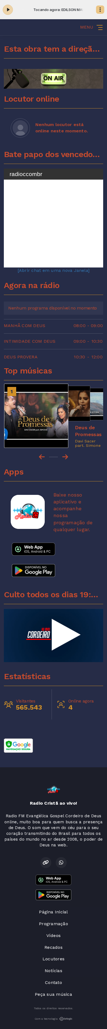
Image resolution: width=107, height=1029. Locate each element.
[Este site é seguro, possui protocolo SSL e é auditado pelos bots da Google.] (18, 745)
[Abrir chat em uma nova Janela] (53, 270)
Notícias (53, 970)
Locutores (53, 958)
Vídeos (53, 935)
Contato (53, 982)
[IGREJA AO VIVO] (53, 635)
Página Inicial (53, 911)
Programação (53, 923)
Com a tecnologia (46, 1018)
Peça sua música (53, 994)
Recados (53, 947)
